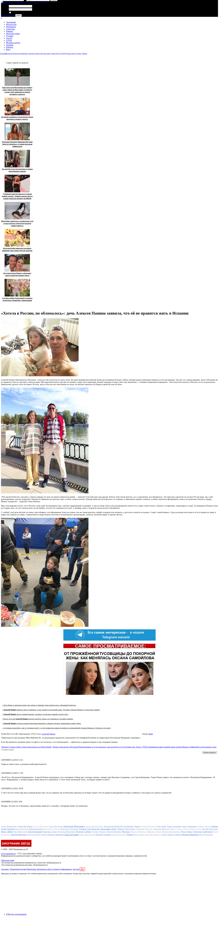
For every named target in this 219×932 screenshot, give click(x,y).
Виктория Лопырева (69, 829)
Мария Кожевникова (171, 832)
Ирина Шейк (7, 832)
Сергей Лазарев (167, 835)
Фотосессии (11, 24)
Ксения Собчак (83, 831)
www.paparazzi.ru (8, 853)
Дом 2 (173, 829)
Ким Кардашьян (35, 832)
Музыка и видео (13, 43)
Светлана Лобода (152, 835)
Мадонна (126, 832)
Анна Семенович (189, 826)
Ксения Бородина (67, 831)
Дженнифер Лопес (108, 829)
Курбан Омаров (99, 832)
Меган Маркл (187, 832)
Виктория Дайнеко (51, 829)
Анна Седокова (174, 826)
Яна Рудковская (206, 835)
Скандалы (10, 29)
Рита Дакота (139, 835)
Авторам (5, 869)
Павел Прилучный (87, 835)
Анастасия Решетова (113, 826)
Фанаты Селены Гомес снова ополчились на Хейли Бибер (26, 747)
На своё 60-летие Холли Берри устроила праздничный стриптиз (17, 170)
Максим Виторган (139, 832)
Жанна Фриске (183, 829)
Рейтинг (9, 47)
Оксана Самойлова (55, 835)
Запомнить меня (18, 13)
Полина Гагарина (103, 835)
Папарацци (11, 27)
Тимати (178, 834)
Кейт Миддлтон (20, 832)
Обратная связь (7, 860)
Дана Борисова (93, 829)
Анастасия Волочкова (74, 826)
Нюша (44, 835)
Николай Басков (34, 835)
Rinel (151, 734)
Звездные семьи (13, 33)
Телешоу (9, 45)
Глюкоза (82, 829)
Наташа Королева (18, 835)
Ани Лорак (161, 826)
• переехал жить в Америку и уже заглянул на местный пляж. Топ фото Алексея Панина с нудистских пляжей (51, 710)
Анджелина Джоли (132, 826)
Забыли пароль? (8, 15)
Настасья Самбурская (203, 832)
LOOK (9, 40)
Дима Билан (130, 829)
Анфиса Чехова (204, 826)
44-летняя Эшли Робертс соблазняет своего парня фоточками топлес (17, 274)
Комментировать (209, 752)
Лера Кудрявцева (113, 832)
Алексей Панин (48, 734)
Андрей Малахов (148, 826)
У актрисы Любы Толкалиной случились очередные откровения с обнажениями (17, 299)
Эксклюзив (11, 22)
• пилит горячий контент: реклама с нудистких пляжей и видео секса (35, 714)
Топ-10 (9, 38)
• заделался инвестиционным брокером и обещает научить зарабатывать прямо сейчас (41, 723)
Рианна (130, 835)
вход (3, 3)
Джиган (120, 829)
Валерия (10, 829)
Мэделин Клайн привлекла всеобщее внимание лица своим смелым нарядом (17, 250)
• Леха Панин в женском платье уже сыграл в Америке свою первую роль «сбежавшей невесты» (39, 705)
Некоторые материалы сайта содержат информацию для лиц (55, 869)
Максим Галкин (154, 832)
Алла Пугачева (55, 826)
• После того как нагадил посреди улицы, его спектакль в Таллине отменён (37, 719)
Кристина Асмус (50, 832)
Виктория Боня (36, 829)
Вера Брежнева (21, 829)
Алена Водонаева (25, 826)
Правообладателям (18, 869)
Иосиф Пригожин (210, 829)
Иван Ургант (196, 829)
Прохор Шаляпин (119, 835)
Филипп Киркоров (190, 834)
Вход (8, 49)
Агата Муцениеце (9, 826)
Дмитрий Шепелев (161, 829)
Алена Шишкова (40, 826)
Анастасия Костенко (94, 826)
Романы (9, 31)
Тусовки (9, 36)
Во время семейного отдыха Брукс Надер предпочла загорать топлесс (17, 118)
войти (18, 15)
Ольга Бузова (71, 834)
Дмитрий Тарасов (144, 829)
